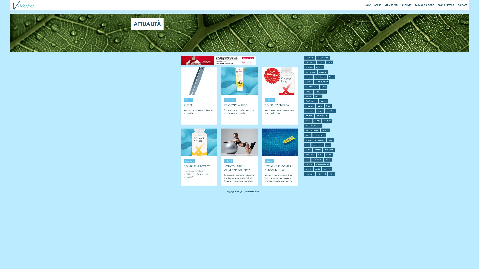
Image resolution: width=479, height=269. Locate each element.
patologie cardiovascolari (315, 140)
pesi (327, 145)
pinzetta (318, 150)
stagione (309, 164)
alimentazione (323, 58)
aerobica (309, 67)
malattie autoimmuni (313, 126)
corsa (324, 87)
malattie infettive (312, 130)
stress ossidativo (322, 164)
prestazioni (310, 155)
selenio (329, 155)
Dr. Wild (318, 96)
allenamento (310, 72)
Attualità (229, 161)
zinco (330, 62)
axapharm (323, 72)
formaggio (309, 111)
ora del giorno (319, 135)
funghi (319, 111)
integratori (309, 58)
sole (307, 160)
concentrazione (311, 87)
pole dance (329, 150)
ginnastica (330, 111)
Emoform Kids (311, 101)
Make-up (188, 100)
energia (323, 101)
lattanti (308, 121)
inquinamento (322, 116)
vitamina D (310, 174)
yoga (331, 174)
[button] (251, 192)
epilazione (309, 106)
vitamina (327, 169)
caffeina (309, 82)
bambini (309, 77)
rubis (320, 155)
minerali (325, 130)
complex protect (322, 82)
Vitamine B (322, 174)
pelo (307, 145)
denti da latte (320, 92)
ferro (328, 106)
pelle (330, 140)
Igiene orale (230, 100)
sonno (327, 160)
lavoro (317, 121)
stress (321, 62)
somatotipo (317, 160)
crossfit (308, 92)
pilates (308, 150)
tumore (308, 169)
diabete (308, 96)
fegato (319, 106)
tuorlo (317, 169)
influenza (309, 116)
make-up (327, 121)
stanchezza (310, 62)
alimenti (319, 67)
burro (331, 77)
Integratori (270, 100)
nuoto (308, 135)
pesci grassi (317, 145)
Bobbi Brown (320, 77)
